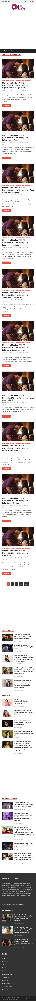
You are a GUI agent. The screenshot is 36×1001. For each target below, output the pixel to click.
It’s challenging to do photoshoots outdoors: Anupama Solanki (21, 701)
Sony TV (4, 971)
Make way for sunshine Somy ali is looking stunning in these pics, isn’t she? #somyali (23, 712)
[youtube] (33, 1)
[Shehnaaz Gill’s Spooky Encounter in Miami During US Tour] (7, 645)
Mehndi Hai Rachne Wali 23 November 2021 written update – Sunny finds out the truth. (16, 294)
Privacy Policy (6, 990)
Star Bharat (5, 968)
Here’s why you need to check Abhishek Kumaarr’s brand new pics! (22, 722)
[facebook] (25, 1)
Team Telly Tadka (19, 90)
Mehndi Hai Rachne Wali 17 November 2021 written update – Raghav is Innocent (16, 553)
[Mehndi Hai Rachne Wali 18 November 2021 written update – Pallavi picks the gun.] (18, 484)
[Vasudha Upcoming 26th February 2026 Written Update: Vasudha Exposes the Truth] (7, 939)
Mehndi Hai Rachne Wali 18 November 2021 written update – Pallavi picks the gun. (16, 500)
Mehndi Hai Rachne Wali (8, 80)
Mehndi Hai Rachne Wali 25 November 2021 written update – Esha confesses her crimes (18, 190)
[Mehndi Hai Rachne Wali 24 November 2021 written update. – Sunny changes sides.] (18, 226)
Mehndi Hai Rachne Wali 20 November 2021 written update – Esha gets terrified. (18, 397)
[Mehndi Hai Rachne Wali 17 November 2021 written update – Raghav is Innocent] (18, 536)
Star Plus (18, 80)
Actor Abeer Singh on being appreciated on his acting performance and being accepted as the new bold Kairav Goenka (22, 683)
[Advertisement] (18, 30)
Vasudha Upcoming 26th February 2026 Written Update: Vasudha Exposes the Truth (23, 942)
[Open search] (34, 51)
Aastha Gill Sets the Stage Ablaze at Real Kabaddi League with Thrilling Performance (23, 804)
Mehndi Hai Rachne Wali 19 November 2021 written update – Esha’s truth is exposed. (16, 448)
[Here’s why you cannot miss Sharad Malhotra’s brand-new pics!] (7, 731)
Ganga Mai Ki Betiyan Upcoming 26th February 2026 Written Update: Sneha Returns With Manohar (23, 929)
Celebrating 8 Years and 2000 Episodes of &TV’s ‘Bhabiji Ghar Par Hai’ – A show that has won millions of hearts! (24, 670)
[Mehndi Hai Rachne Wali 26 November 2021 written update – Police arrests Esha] (18, 121)
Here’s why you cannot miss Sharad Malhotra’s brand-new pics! (23, 733)
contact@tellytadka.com (16, 904)
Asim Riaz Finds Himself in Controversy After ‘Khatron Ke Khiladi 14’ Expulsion (23, 636)
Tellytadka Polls (7, 986)
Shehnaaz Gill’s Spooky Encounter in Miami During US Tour (23, 647)
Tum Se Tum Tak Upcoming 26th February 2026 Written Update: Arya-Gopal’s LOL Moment (23, 917)
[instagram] (28, 1)
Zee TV (4, 964)
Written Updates (25, 80)
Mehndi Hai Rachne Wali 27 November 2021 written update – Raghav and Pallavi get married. (16, 85)
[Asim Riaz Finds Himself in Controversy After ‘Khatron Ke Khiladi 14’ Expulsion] (7, 635)
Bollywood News (7, 974)
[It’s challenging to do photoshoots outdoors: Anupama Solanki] (7, 700)
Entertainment (6, 983)
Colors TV (5, 958)
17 (21, 584)
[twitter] (30, 1)
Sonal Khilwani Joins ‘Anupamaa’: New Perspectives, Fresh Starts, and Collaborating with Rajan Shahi (24, 658)
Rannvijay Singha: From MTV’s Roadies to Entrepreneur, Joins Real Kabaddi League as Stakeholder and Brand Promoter (23, 816)
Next (26, 584)
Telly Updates (6, 977)
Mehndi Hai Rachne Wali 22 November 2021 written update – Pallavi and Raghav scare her (16, 347)
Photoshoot (6, 980)
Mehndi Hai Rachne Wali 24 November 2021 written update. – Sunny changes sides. (16, 242)
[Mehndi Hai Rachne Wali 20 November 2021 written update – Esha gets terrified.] (18, 381)
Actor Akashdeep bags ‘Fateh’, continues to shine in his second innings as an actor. (24, 845)
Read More (5, 105)
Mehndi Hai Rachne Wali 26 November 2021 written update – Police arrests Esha (16, 137)
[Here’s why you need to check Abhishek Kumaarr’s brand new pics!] (7, 721)
